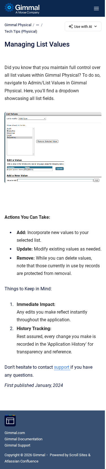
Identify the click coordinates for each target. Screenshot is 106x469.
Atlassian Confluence (21, 461)
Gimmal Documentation (23, 439)
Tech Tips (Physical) (21, 31)
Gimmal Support (17, 445)
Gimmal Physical (18, 25)
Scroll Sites (78, 455)
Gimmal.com (15, 433)
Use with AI (83, 26)
